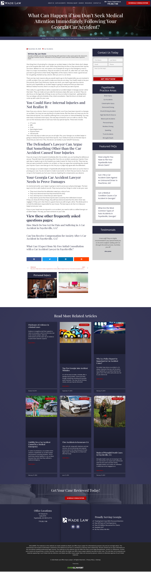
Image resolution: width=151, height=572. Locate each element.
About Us (51, 3)
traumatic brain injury (42, 117)
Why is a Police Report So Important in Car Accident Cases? (107, 360)
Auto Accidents (60, 3)
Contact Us (97, 3)
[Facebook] (73, 527)
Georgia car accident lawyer (58, 64)
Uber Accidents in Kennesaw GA (75, 442)
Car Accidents (108, 100)
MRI (31, 125)
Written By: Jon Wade (37, 54)
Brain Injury (108, 96)
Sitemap (98, 560)
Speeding (108, 130)
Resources (88, 3)
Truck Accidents (108, 134)
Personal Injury (72, 3)
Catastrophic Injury (108, 103)
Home (43, 38)
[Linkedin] (78, 527)
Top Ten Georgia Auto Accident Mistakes (75, 369)
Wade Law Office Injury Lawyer (64, 560)
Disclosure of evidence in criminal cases (38, 326)
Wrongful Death (108, 138)
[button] (34, 259)
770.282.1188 (112, 4)
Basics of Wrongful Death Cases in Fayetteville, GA (109, 453)
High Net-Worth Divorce (108, 115)
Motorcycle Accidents (108, 119)
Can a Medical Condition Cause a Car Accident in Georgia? (107, 196)
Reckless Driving (108, 126)
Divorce (81, 3)
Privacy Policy (90, 560)
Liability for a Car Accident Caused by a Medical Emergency (39, 444)
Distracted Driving (108, 107)
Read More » (31, 343)
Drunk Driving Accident (108, 111)
